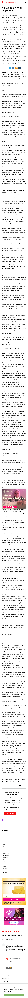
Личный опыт (6, 855)
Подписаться (14, 899)
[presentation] (14, 895)
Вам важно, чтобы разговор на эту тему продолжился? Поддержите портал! (14, 792)
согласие (13, 902)
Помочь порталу (10, 813)
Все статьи (6, 872)
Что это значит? (7, 991)
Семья (4, 866)
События (5, 868)
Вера (4, 844)
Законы (5, 846)
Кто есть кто (6, 853)
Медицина (5, 857)
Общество (5, 862)
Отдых (4, 864)
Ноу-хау (5, 859)
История (5, 849)
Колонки (5, 851)
